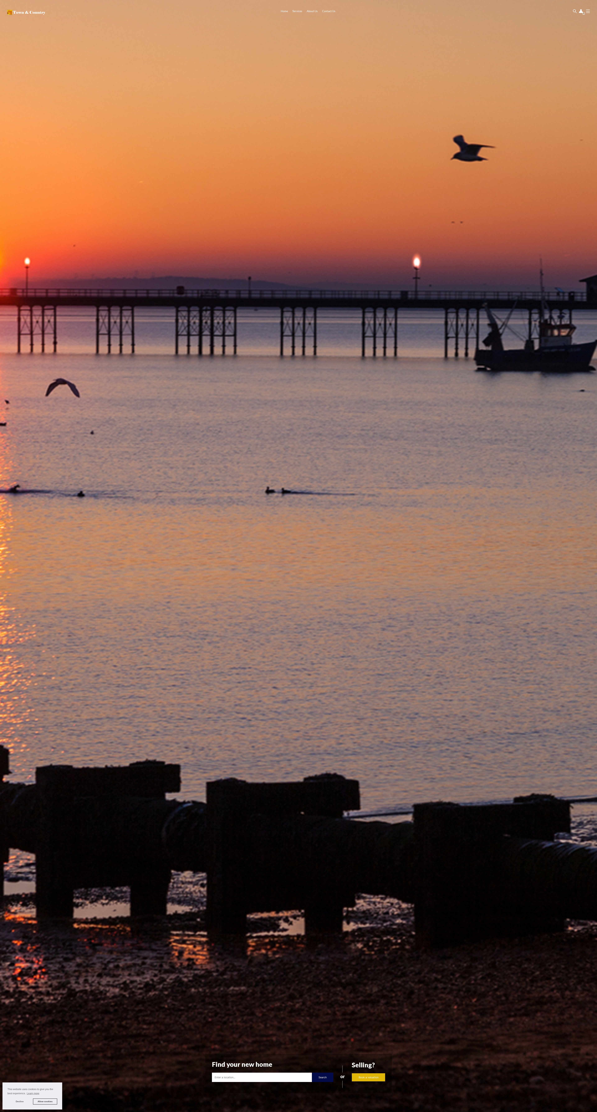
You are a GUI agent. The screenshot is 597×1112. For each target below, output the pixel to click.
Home (284, 11)
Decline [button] (20, 1101)
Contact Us (328, 11)
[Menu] (587, 11)
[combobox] (262, 1077)
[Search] (574, 11)
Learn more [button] (33, 1093)
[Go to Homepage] (26, 11)
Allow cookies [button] (45, 1101)
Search (323, 1077)
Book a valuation (368, 1077)
